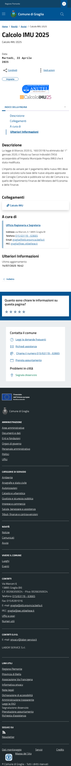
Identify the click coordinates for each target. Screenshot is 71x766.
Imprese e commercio (13, 504)
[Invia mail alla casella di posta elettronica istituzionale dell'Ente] (26, 605)
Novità (14, 26)
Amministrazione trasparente (18, 700)
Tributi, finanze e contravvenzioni (20, 514)
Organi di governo (11, 443)
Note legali (8, 690)
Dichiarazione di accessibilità (17, 695)
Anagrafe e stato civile (14, 483)
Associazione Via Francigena (17, 679)
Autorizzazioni (9, 488)
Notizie (6, 532)
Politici (5, 454)
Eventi (5, 566)
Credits (60, 750)
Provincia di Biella (11, 674)
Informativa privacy (12, 685)
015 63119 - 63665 (26, 236)
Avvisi (24, 26)
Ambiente (7, 477)
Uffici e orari (8, 616)
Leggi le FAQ (9, 704)
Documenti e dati (11, 433)
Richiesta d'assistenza (14, 715)
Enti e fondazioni (11, 438)
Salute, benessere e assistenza (19, 509)
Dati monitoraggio (11, 750)
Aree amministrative (13, 428)
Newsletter (8, 737)
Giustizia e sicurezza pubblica (17, 498)
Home (5, 26)
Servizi (38, 750)
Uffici (4, 459)
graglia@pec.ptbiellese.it (24, 244)
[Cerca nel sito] (60, 14)
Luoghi (5, 561)
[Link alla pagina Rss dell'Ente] (4, 732)
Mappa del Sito (23, 753)
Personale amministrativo (16, 449)
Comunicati (8, 538)
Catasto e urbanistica (13, 493)
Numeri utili (8, 621)
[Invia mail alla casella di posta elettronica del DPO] (23, 640)
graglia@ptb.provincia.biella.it (29, 240)
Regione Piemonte (12, 3)
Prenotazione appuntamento (18, 712)
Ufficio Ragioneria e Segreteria (23, 225)
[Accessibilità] (8, 757)
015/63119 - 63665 (23, 596)
